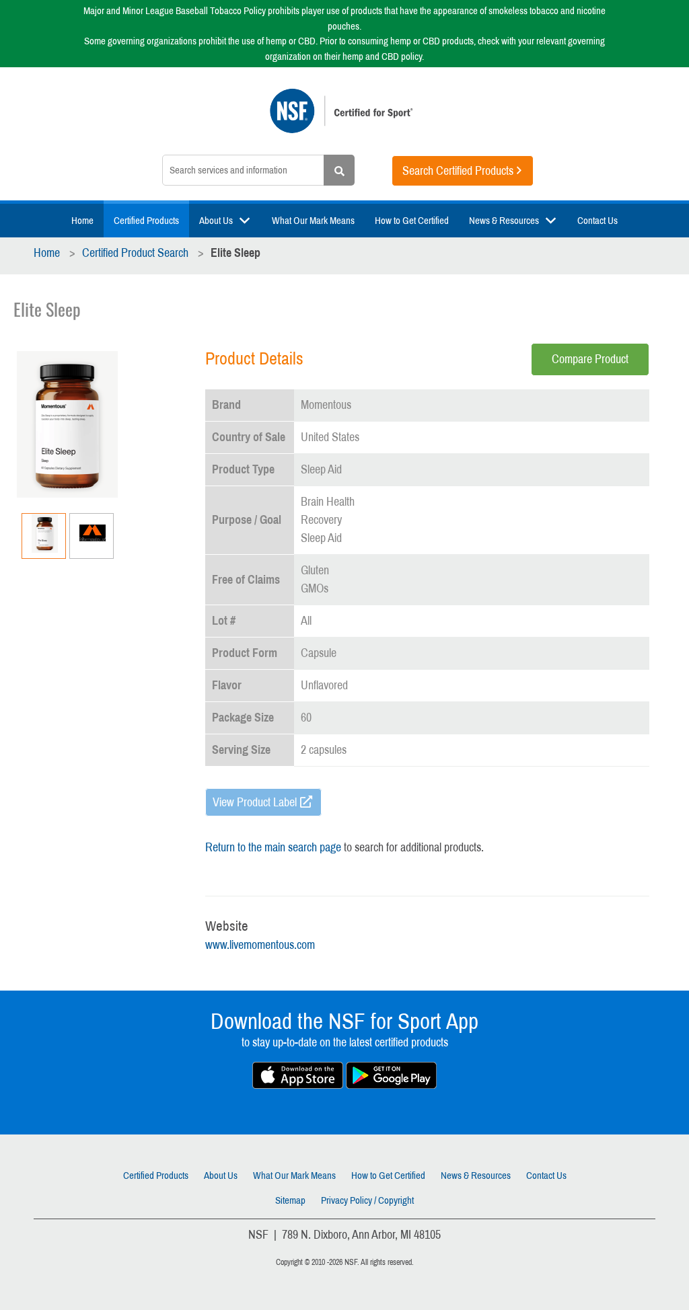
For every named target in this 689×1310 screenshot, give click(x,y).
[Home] (344, 117)
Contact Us (597, 220)
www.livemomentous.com (260, 945)
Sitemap (290, 1200)
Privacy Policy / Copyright (367, 1200)
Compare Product (590, 359)
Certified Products (146, 220)
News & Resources (504, 220)
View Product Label (255, 802)
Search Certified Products (457, 171)
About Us (216, 220)
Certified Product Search (135, 253)
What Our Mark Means (313, 220)
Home (82, 220)
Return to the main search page (273, 847)
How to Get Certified (412, 220)
